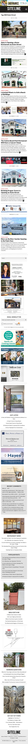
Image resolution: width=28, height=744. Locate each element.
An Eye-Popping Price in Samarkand (14, 427)
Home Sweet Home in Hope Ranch (14, 423)
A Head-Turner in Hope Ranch (14, 421)
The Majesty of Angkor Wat (14, 720)
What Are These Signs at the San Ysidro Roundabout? (14, 672)
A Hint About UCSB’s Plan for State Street (12, 574)
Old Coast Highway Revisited (14, 616)
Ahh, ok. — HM (5, 488)
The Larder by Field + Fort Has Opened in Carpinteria (14, 538)
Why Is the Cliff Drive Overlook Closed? (14, 680)
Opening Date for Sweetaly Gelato (14, 549)
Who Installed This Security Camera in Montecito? (14, 682)
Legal (17, 737)
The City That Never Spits (14, 724)
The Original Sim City (14, 726)
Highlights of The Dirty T (14, 718)
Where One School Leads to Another (14, 619)
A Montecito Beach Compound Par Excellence (14, 425)
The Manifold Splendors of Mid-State (14, 621)
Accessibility (15, 740)
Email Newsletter (22, 736)
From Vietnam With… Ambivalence (14, 722)
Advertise (11, 736)
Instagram (12, 737)
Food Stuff (4, 40)
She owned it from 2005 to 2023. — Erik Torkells (13, 494)
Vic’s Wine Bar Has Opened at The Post (14, 540)
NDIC (14, 741)
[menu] (26, 9)
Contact (15, 736)
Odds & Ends (5, 90)
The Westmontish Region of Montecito (14, 623)
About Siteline (4, 736)
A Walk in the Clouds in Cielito (14, 614)
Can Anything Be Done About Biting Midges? (14, 674)
